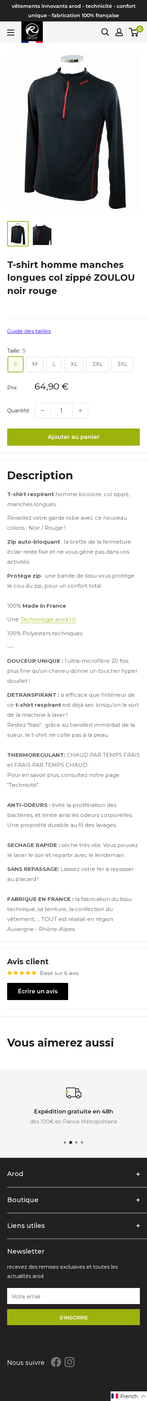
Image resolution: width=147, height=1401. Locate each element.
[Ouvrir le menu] (10, 32)
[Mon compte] (119, 32)
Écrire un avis (37, 991)
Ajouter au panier (74, 436)
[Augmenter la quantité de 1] (80, 410)
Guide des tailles (29, 331)
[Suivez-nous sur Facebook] (56, 1362)
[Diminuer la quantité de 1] (42, 410)
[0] (134, 32)
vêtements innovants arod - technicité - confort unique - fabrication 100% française (74, 11)
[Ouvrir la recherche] (105, 32)
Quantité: (18, 410)
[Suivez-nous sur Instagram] (70, 1362)
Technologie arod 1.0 (48, 619)
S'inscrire (74, 1317)
